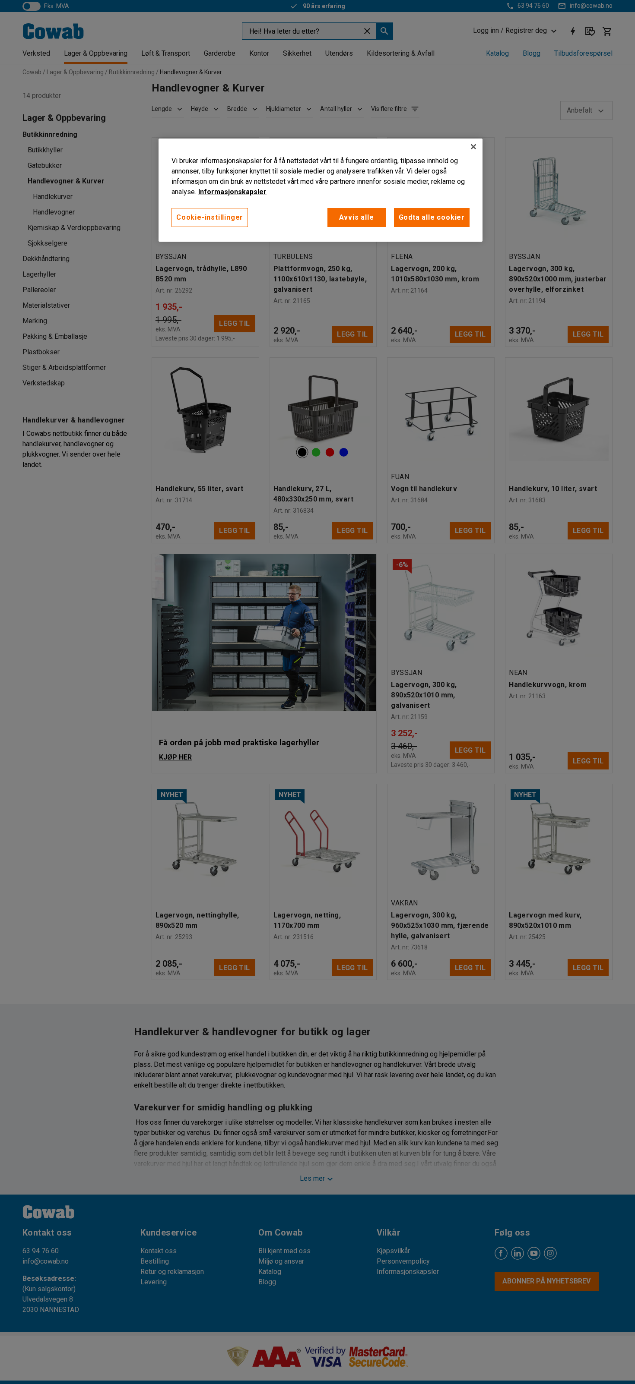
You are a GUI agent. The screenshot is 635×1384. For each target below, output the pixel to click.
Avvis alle (356, 217)
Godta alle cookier (432, 217)
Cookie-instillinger (209, 217)
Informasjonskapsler (232, 192)
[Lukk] (473, 146)
